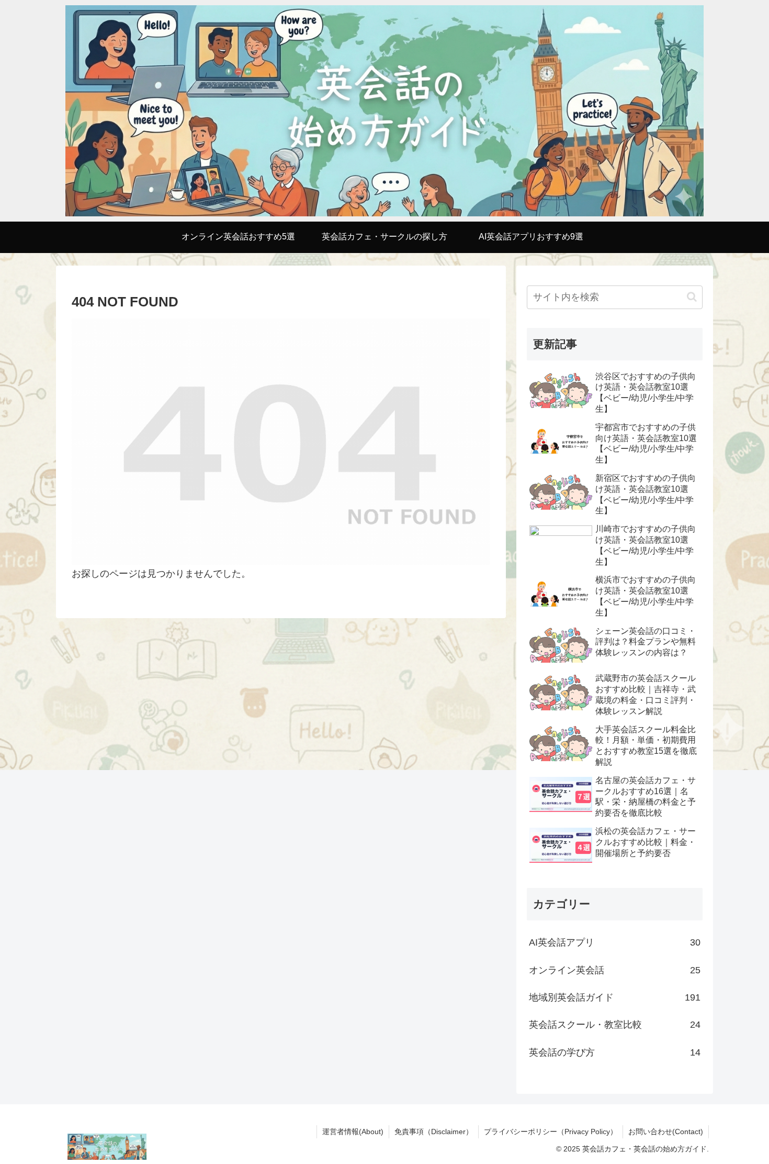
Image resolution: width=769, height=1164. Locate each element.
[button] (692, 297)
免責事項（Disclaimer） (433, 1131)
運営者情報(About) (352, 1131)
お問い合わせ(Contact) (665, 1131)
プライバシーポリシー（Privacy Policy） (550, 1131)
